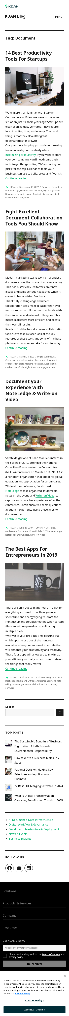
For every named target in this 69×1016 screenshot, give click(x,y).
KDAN (13, 186)
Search (10, 707)
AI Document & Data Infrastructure (31, 820)
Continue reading (16, 178)
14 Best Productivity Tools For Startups (28, 56)
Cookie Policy (22, 993)
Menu (58, 17)
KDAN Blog (15, 16)
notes (26, 534)
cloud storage (12, 190)
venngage (42, 367)
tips (21, 197)
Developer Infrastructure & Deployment (34, 829)
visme (52, 367)
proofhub (19, 367)
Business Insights (51, 186)
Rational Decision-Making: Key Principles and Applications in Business (33, 774)
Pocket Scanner (48, 684)
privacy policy (16, 957)
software (9, 687)
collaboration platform (31, 190)
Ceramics (50, 527)
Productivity (39, 193)
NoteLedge (56, 531)
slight (27, 367)
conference (11, 531)
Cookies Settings (34, 1000)
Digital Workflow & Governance (28, 824)
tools (26, 197)
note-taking (26, 193)
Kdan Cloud (50, 363)
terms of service (51, 954)
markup (9, 367)
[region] (34, 993)
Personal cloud (32, 684)
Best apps (10, 680)
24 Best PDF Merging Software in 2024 (38, 786)
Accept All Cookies (34, 1009)
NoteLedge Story (13, 534)
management (49, 680)
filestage (38, 363)
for (18, 193)
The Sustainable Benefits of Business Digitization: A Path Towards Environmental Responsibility (38, 746)
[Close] (65, 975)
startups (50, 193)
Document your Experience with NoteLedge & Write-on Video (31, 390)
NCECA (46, 531)
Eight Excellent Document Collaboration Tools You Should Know (33, 217)
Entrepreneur (34, 680)
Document (10, 193)
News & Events (18, 834)
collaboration (27, 360)
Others (39, 527)
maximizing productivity (20, 155)
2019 (59, 677)
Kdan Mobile (35, 531)
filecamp (29, 363)
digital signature (51, 190)
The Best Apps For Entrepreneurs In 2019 (31, 552)
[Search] (60, 712)
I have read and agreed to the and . (36, 955)
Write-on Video (37, 534)
